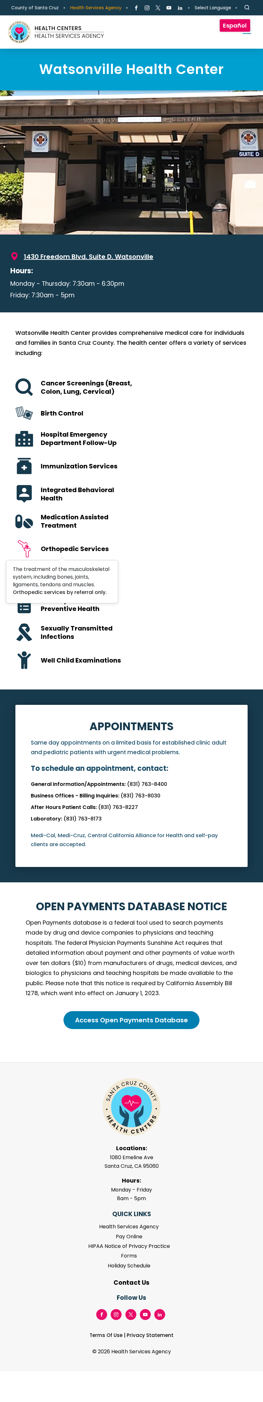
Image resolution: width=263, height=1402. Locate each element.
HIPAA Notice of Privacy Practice (129, 1246)
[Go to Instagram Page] (147, 8)
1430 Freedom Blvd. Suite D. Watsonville (88, 256)
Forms (129, 1255)
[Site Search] (247, 8)
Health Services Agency (96, 8)
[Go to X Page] (158, 8)
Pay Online (129, 1236)
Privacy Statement (150, 1335)
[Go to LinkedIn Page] (179, 8)
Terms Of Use (106, 1335)
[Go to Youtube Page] (168, 8)
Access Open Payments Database (131, 1020)
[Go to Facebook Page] (136, 8)
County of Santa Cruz (35, 8)
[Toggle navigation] (244, 32)
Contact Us (131, 1282)
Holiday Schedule (129, 1265)
